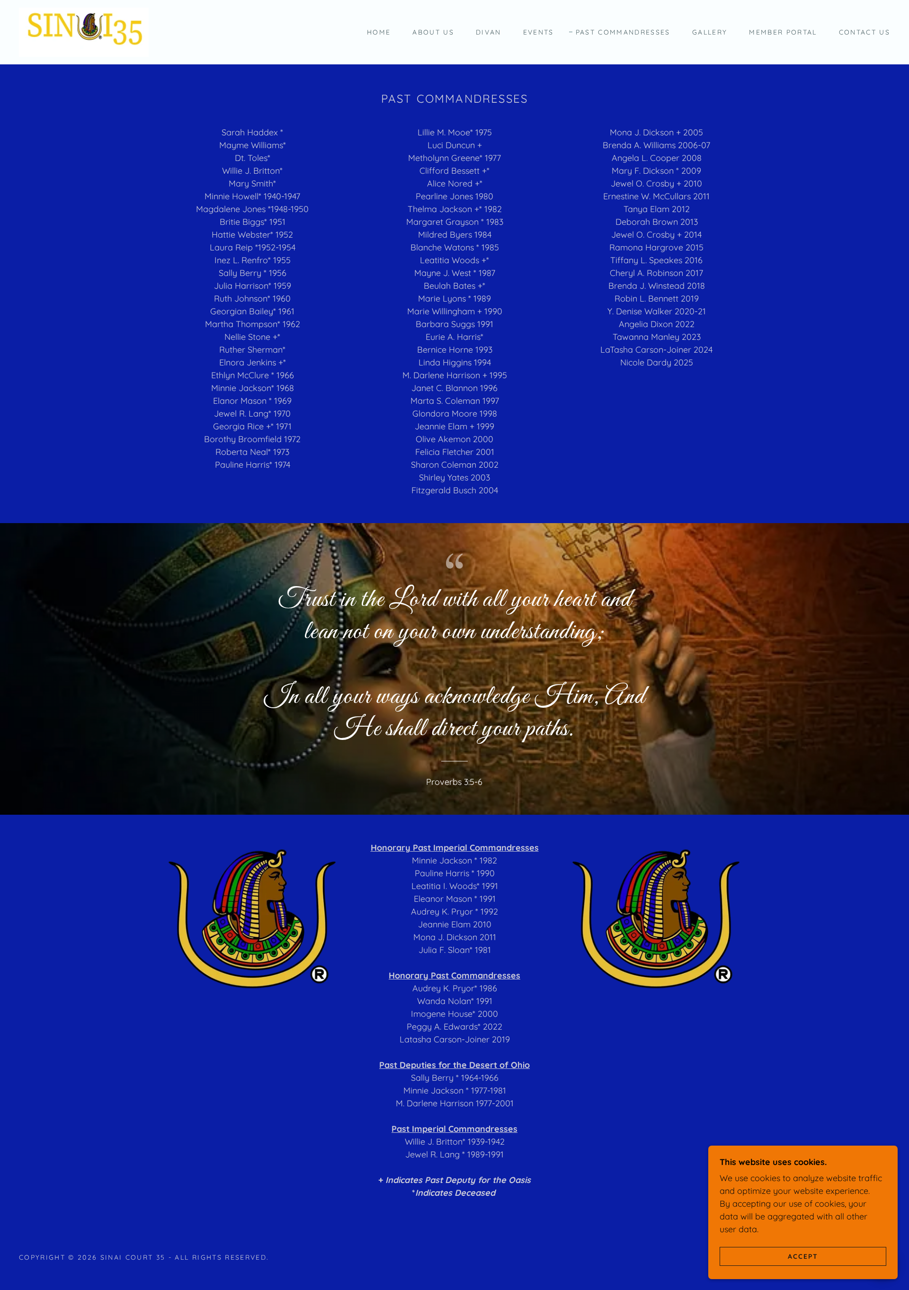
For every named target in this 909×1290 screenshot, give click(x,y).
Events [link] (538, 32)
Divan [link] (488, 32)
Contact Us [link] (864, 32)
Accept (803, 1256)
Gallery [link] (709, 32)
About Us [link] (433, 32)
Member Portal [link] (783, 32)
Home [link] (379, 32)
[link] (84, 31)
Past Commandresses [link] (623, 32)
